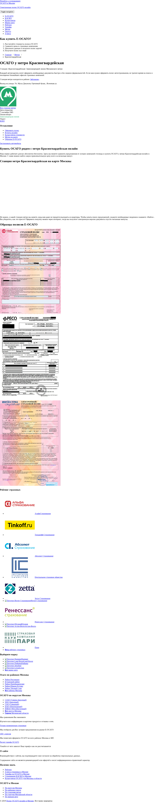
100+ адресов (5, 734)
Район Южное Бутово (14, 686)
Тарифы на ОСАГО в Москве (17, 774)
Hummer (24, 659)
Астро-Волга (30, 626)
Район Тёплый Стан (13, 688)
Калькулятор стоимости (15, 135)
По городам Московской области (18, 794)
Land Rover (28, 661)
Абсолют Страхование (44, 556)
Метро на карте (11, 137)
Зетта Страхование (42, 598)
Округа (8, 31)
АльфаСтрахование (43, 514)
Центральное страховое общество (49, 577)
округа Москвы (13, 711)
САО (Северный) (12, 704)
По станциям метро (13, 792)
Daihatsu (24, 663)
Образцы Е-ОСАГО (13, 139)
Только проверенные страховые (13, 726)
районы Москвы (13, 691)
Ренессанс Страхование (44, 622)
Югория (24, 624)
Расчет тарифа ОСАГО (9, 742)
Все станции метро (8, 108)
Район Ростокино (12, 680)
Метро (7, 29)
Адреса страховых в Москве (16, 772)
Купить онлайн (11, 133)
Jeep (19, 666)
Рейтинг (8, 25)
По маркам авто (11, 797)
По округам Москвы (13, 788)
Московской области (17, 713)
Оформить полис (12, 130)
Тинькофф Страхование (44, 535)
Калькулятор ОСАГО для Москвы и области (23, 778)
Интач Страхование (39, 601)
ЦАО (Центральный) (13, 707)
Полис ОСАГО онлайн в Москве (20, 801)
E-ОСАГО (9, 16)
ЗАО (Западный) (12, 702)
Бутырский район (12, 682)
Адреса (8, 34)
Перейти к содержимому (10, 1)
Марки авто (10, 23)
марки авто (11, 670)
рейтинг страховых (15, 650)
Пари (37, 647)
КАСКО (8, 18)
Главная (8, 55)
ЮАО (2, 121)
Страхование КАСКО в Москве (18, 776)
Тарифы (8, 27)
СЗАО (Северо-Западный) (16, 700)
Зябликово (34, 79)
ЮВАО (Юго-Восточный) (15, 709)
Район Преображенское (14, 684)
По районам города (13, 790)
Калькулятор (10, 20)
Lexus (21, 668)
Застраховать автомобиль (10, 143)
